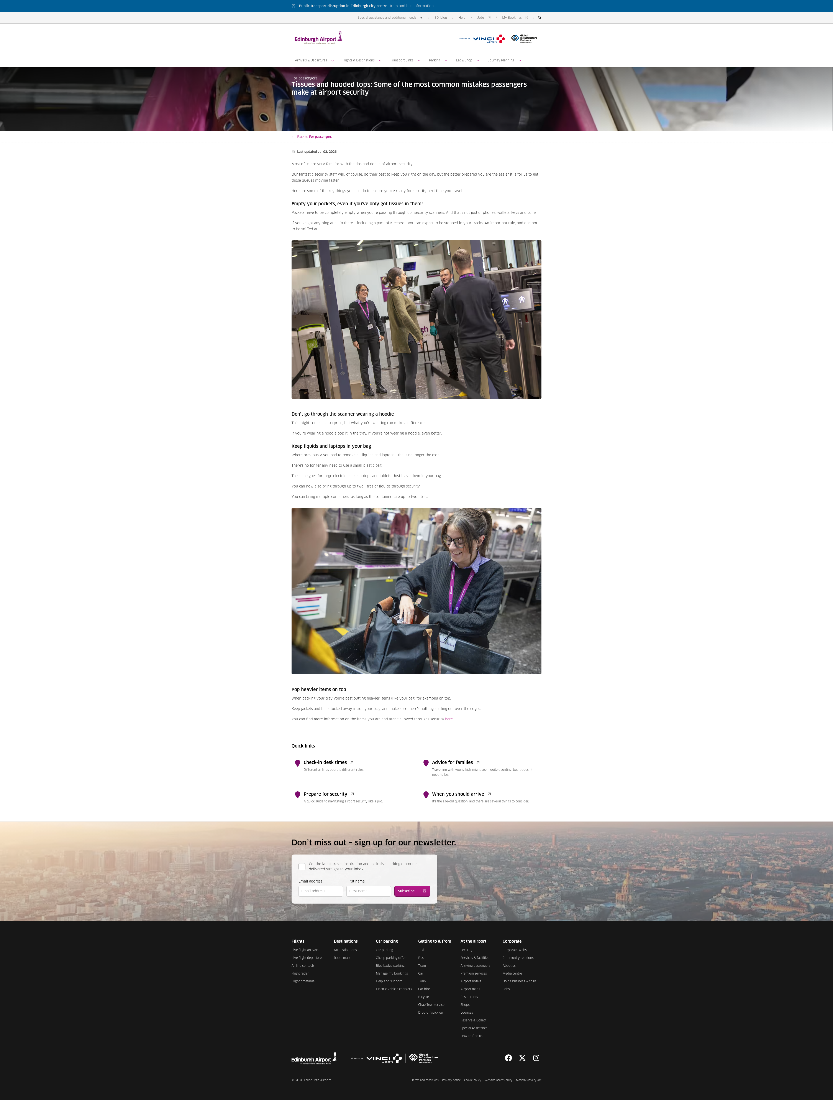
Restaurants (469, 997)
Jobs (484, 18)
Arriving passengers (475, 965)
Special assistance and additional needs (387, 17)
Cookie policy (472, 1080)
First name (355, 881)
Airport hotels (471, 981)
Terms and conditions (425, 1080)
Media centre (512, 973)
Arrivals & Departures (311, 60)
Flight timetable (303, 981)
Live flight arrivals (305, 950)
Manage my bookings (392, 973)
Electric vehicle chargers (394, 989)
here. (449, 719)
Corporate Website (516, 950)
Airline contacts (303, 965)
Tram (422, 965)
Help (462, 17)
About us (509, 965)
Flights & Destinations (359, 60)
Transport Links (401, 60)
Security (466, 950)
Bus (421, 958)
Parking (434, 60)
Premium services (474, 973)
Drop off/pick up (430, 1012)
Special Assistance (474, 1028)
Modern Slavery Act (528, 1080)
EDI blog (441, 17)
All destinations (345, 950)
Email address (310, 881)
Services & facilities (475, 958)
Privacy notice (451, 1080)
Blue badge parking (390, 965)
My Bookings (516, 18)
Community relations (518, 958)
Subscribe (406, 891)
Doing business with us (519, 981)
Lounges (467, 1012)
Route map (342, 958)
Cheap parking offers (391, 958)
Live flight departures (307, 958)
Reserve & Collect (473, 1020)
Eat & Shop (464, 60)
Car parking (384, 950)
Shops (465, 1004)
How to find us (471, 1036)
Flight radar (300, 973)
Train (422, 981)
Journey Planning (501, 60)
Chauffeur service (431, 1004)
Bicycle (423, 997)
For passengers (304, 78)
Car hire (424, 989)
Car (420, 973)
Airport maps (470, 989)
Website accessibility (499, 1080)
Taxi (421, 950)
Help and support (389, 981)
